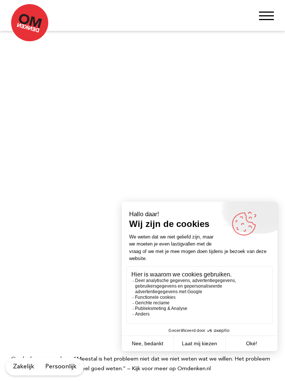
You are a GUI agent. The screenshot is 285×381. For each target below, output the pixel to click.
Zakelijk (23, 367)
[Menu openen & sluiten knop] (266, 15)
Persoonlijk (60, 367)
